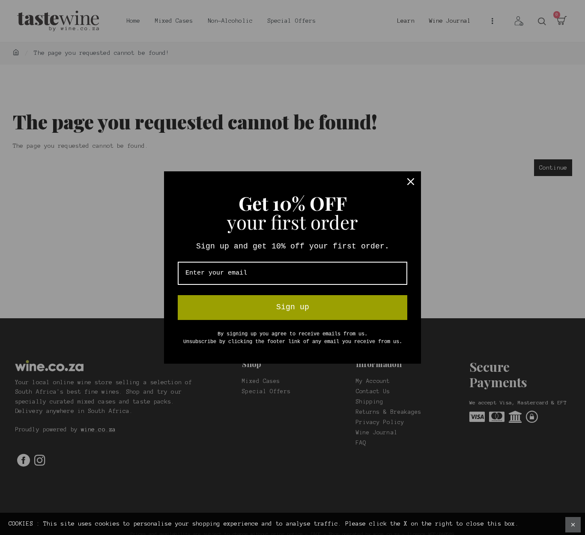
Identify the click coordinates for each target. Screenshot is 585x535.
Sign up (292, 307)
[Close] (410, 181)
